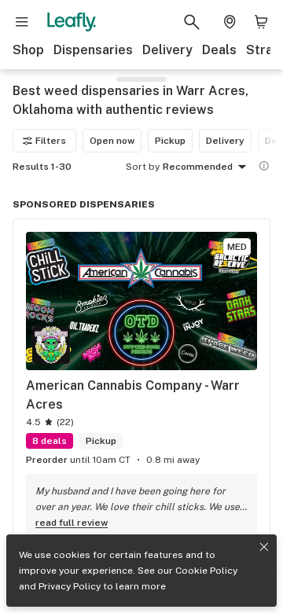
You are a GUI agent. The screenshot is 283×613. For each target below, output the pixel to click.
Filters (50, 140)
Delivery (167, 49)
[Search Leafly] (191, 22)
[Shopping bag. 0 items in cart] (261, 22)
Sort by (143, 166)
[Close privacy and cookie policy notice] (264, 547)
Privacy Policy (70, 586)
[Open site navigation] (22, 22)
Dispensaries (93, 49)
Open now (112, 140)
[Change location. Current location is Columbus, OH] (229, 22)
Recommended (198, 166)
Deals (219, 49)
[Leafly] (71, 22)
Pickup (170, 140)
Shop (28, 49)
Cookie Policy (206, 570)
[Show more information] (264, 166)
